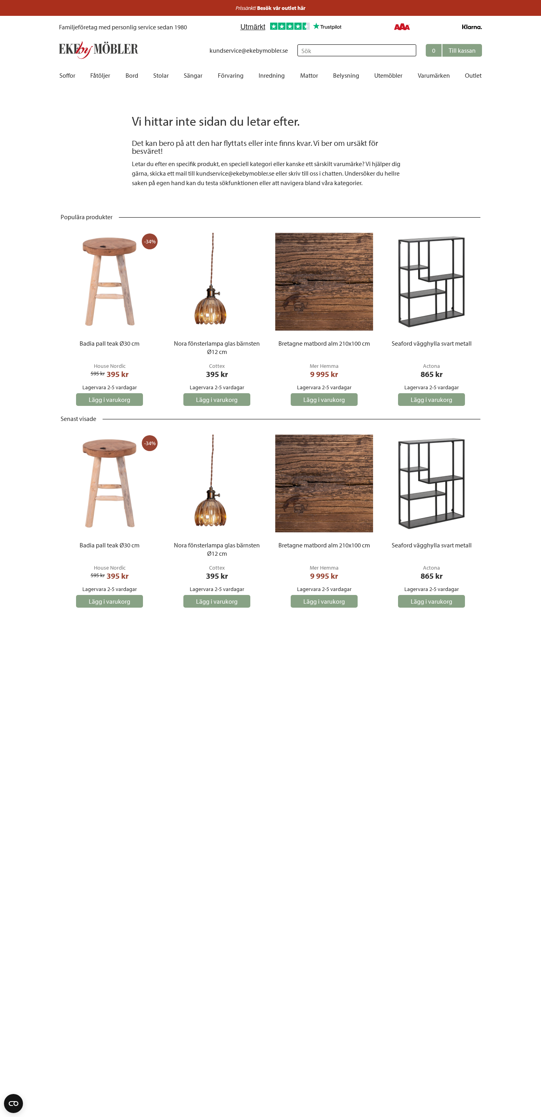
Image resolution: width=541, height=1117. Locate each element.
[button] (454, 50)
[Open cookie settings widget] (13, 1103)
